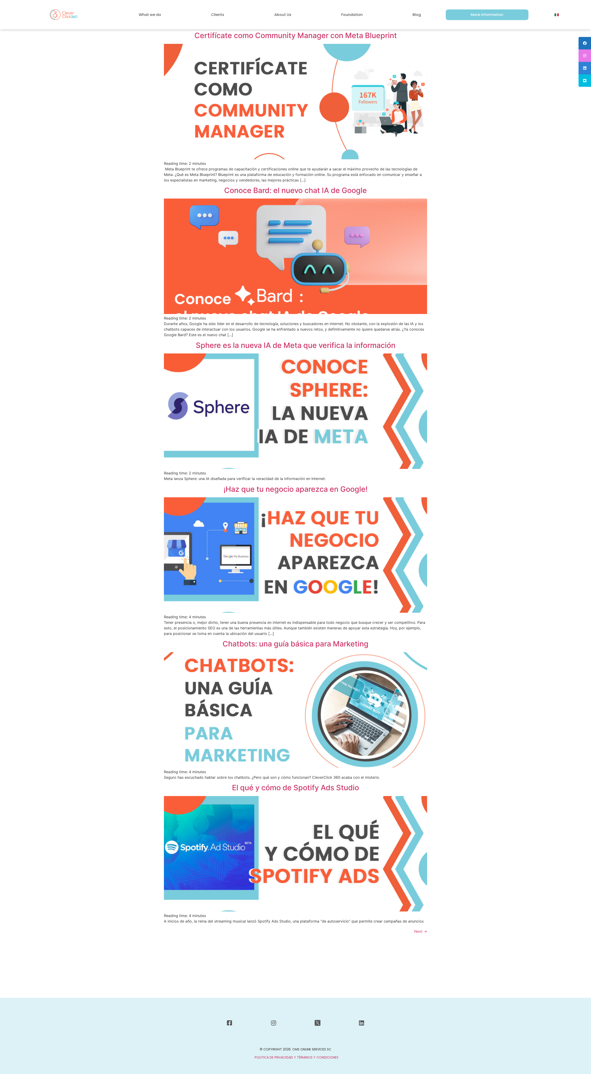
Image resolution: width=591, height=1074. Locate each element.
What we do (150, 14)
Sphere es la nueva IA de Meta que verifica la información (295, 345)
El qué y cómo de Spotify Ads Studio (295, 787)
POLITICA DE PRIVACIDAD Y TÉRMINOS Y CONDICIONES (296, 1057)
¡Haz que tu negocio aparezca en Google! (295, 489)
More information (487, 14)
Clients (217, 14)
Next (420, 931)
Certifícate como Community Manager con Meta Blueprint (295, 35)
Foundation (352, 14)
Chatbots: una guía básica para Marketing (295, 643)
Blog (417, 14)
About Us (282, 14)
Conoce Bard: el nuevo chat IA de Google (295, 190)
